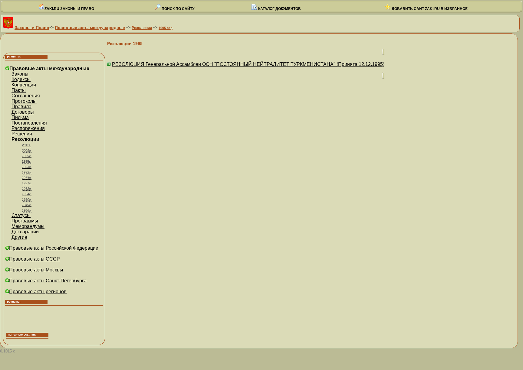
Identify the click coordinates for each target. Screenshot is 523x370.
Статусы (21, 215)
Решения (22, 133)
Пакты (19, 90)
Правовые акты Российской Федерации (53, 248)
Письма (20, 117)
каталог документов (279, 9)
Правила (21, 106)
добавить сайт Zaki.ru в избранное (429, 9)
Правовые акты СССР (34, 258)
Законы (20, 73)
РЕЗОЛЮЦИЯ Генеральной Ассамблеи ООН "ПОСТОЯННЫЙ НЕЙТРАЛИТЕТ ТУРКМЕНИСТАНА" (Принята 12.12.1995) (248, 64)
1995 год (166, 28)
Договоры (23, 112)
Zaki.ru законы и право (69, 9)
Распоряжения (28, 128)
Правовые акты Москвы (36, 269)
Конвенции (24, 84)
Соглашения (26, 95)
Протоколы (24, 101)
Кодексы (21, 79)
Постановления (29, 122)
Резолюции (142, 28)
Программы (25, 220)
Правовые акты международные (90, 27)
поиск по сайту (177, 9)
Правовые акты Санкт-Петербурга (48, 280)
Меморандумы (28, 226)
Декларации (25, 231)
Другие (19, 237)
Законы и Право (32, 27)
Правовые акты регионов (38, 291)
